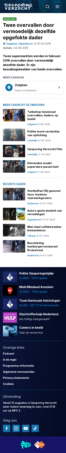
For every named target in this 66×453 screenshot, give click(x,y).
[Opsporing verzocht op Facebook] (6, 428)
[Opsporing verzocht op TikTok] (35, 428)
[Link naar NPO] (39, 444)
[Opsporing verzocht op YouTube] (25, 428)
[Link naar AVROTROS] (26, 444)
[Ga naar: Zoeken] (47, 6)
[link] (33, 87)
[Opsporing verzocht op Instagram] (16, 428)
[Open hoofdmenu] (57, 6)
